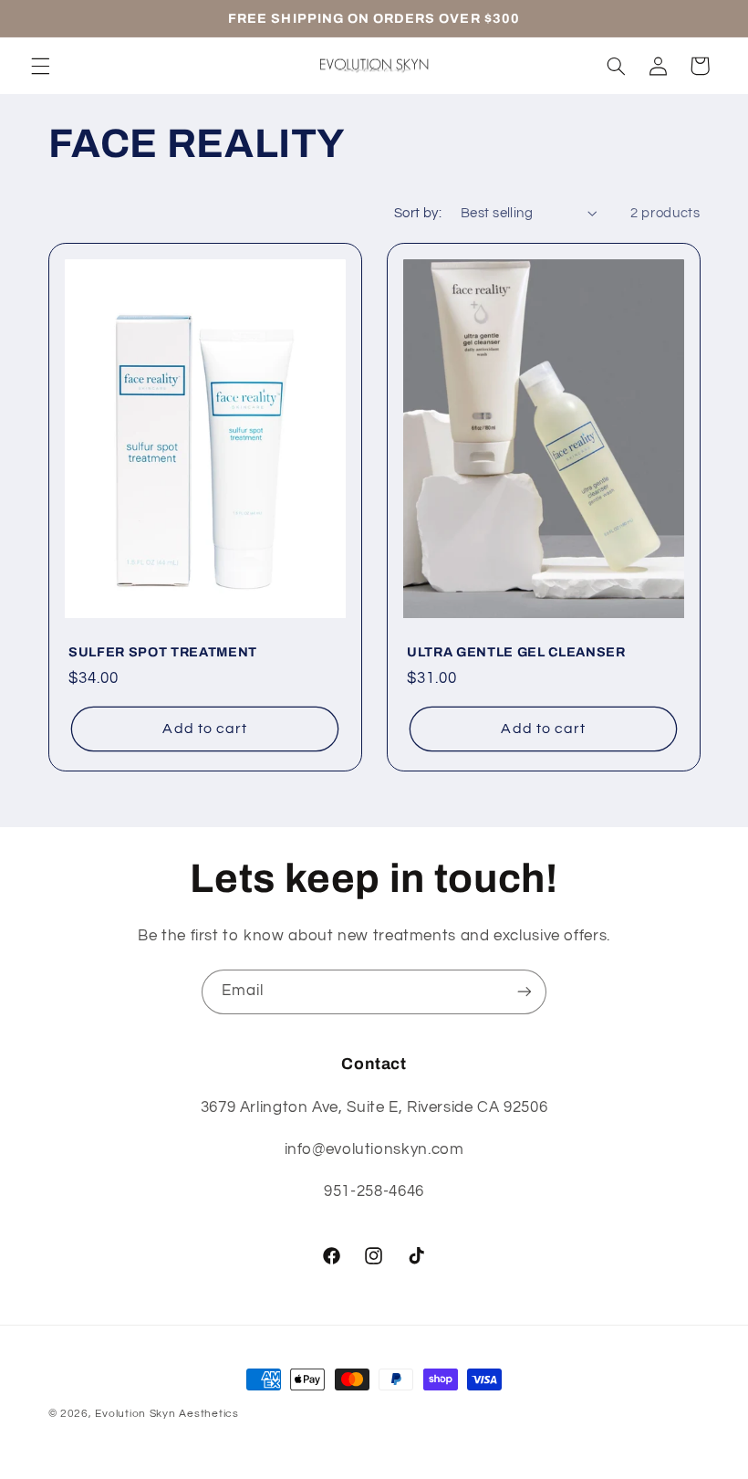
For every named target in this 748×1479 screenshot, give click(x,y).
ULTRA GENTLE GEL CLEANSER (516, 652)
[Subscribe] (524, 992)
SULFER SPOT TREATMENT (162, 652)
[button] (40, 66)
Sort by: (418, 213)
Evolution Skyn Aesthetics (166, 1414)
